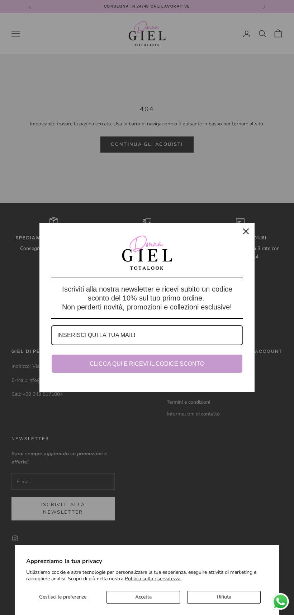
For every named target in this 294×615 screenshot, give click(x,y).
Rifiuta (224, 597)
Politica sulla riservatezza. (153, 578)
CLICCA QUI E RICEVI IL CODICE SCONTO (147, 364)
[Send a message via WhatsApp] (280, 601)
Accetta (143, 597)
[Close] (246, 231)
